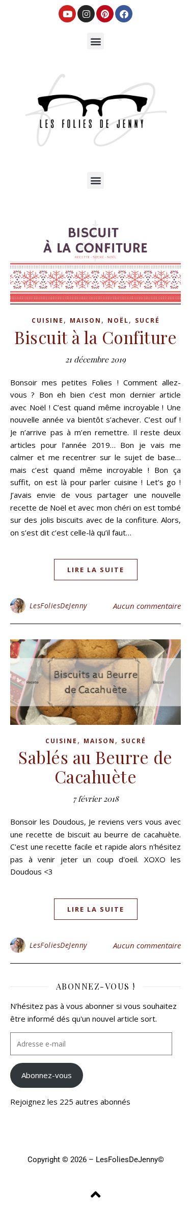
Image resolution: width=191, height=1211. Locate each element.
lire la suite (95, 569)
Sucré (147, 320)
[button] (95, 41)
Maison (85, 320)
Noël (118, 320)
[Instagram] (86, 13)
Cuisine (48, 320)
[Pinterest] (105, 13)
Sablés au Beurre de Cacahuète (95, 766)
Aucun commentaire (147, 606)
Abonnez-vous (46, 1075)
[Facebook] (123, 13)
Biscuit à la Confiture (95, 337)
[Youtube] (67, 13)
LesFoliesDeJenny (58, 605)
